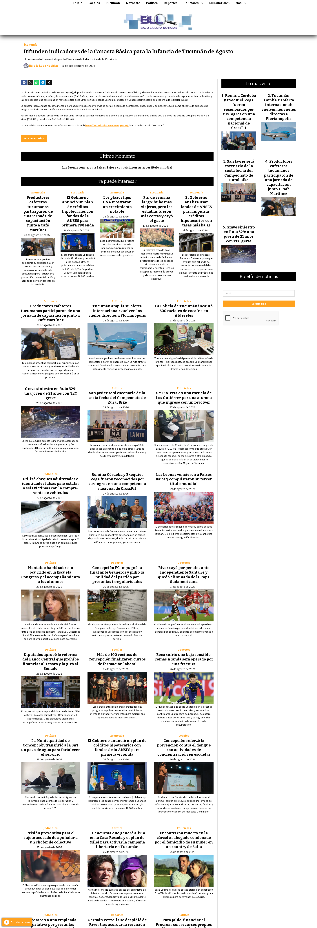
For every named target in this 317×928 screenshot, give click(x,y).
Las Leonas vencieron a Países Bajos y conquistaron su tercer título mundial (117, 167)
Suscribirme (259, 303)
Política (152, 3)
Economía (30, 45)
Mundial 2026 (219, 3)
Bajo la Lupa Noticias (43, 66)
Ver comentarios (34, 138)
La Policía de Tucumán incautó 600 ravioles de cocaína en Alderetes (184, 310)
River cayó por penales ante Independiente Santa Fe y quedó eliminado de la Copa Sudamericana (184, 574)
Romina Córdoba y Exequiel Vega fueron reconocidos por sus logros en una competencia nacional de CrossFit (117, 481)
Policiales (191, 3)
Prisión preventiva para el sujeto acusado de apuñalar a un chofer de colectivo (51, 837)
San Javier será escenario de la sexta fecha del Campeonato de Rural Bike (117, 397)
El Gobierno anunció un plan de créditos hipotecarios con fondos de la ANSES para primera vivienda (77, 211)
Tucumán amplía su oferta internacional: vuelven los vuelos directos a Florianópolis (117, 310)
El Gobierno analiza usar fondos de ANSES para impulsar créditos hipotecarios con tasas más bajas (196, 211)
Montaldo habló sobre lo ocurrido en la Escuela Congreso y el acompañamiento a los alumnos (50, 574)
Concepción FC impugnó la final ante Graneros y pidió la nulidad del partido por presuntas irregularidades (117, 574)
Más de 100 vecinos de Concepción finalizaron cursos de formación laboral (117, 659)
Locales (94, 3)
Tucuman (113, 3)
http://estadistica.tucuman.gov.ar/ (107, 125)
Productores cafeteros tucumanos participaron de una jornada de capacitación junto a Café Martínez (38, 213)
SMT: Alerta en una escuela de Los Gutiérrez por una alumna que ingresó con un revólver (184, 397)
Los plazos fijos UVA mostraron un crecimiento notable (117, 204)
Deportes (171, 3)
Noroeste (133, 3)
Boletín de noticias (259, 277)
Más (238, 3)
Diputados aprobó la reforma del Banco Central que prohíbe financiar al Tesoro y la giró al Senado (50, 661)
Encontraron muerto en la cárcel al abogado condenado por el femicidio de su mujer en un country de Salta (184, 840)
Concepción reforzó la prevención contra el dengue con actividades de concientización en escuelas (184, 747)
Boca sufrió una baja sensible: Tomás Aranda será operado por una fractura (184, 659)
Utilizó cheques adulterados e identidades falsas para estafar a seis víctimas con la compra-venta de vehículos (50, 486)
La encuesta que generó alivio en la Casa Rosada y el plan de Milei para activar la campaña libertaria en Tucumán (117, 840)
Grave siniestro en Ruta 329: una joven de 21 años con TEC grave (50, 393)
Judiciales (50, 474)
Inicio (77, 3)
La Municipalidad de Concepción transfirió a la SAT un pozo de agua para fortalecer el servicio (50, 747)
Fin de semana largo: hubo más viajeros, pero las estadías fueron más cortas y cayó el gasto (157, 209)
